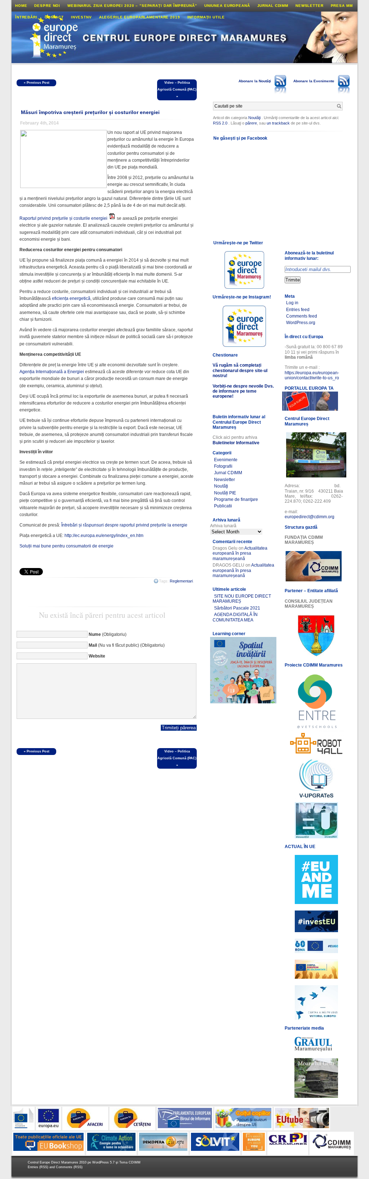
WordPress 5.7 (103, 1162)
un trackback (279, 123)
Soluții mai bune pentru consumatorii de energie (66, 546)
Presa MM (342, 6)
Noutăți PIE (225, 492)
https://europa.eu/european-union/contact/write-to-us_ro (312, 375)
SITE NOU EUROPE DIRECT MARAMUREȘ (242, 599)
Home (21, 6)
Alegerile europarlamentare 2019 (139, 17)
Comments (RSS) (69, 1167)
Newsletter (309, 6)
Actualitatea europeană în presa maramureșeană (240, 553)
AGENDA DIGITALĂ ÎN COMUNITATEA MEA (235, 617)
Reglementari (181, 581)
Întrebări (26, 17)
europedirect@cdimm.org (309, 516)
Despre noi (47, 6)
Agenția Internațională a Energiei (51, 371)
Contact (54, 17)
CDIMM (135, 1162)
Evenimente (225, 459)
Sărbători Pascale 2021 (237, 608)
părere (251, 123)
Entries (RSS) (38, 1167)
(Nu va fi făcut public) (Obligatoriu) (127, 645)
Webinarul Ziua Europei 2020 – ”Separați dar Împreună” (132, 6)
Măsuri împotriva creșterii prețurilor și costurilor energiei (90, 112)
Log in (292, 302)
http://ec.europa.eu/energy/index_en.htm (104, 535)
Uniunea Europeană (227, 6)
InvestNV (81, 17)
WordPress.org (300, 322)
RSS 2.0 (220, 123)
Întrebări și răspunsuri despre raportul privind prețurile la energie (124, 525)
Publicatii (223, 505)
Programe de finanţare (236, 499)
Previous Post (38, 82)
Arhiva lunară (223, 525)
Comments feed (301, 316)
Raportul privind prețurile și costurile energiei (63, 218)
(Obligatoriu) (107, 634)
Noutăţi (254, 117)
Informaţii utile (206, 17)
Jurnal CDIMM (272, 6)
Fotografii (223, 466)
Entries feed (298, 309)
